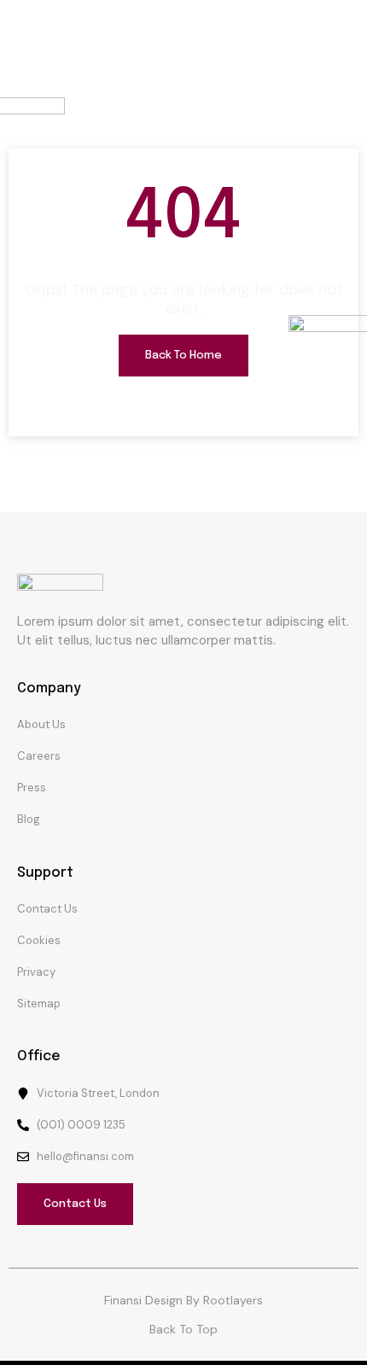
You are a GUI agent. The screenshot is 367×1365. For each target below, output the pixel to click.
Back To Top (183, 1329)
